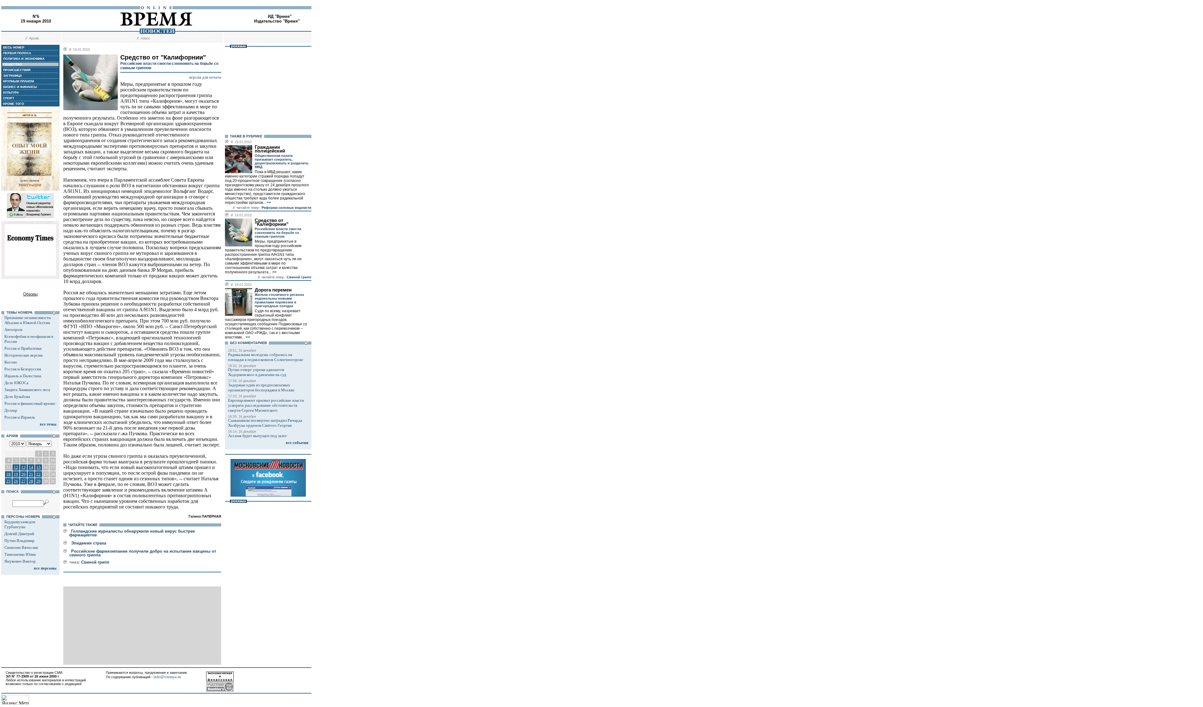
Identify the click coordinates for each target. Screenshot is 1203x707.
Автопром (13, 329)
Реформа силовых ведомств (286, 207)
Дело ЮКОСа (16, 382)
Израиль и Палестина (22, 376)
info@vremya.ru (167, 676)
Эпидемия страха (88, 543)
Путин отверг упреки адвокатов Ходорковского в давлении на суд (257, 372)
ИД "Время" (280, 16)
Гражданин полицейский (270, 149)
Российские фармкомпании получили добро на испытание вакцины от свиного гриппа (142, 553)
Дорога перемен (273, 289)
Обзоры (30, 294)
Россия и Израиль (19, 417)
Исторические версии (23, 355)
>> (268, 202)
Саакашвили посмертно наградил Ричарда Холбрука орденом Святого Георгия (265, 423)
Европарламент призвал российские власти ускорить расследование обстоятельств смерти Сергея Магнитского (266, 405)
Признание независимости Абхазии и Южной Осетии (27, 320)
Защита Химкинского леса (27, 389)
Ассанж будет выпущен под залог (257, 435)
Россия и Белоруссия (22, 369)
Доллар (10, 410)
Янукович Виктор (20, 561)
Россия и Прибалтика (23, 348)
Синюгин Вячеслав (21, 547)
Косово (10, 362)
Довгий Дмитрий (19, 533)
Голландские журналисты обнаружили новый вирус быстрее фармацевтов (132, 533)
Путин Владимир (19, 540)
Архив (34, 38)
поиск (145, 38)
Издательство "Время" (277, 21)
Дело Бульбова (17, 396)
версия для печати (205, 77)
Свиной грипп (95, 562)
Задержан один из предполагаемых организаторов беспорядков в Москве (261, 387)
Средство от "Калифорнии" (272, 222)
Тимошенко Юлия (20, 554)
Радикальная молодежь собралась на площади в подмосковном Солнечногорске (265, 357)
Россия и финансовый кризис (29, 403)
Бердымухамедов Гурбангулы (19, 524)
